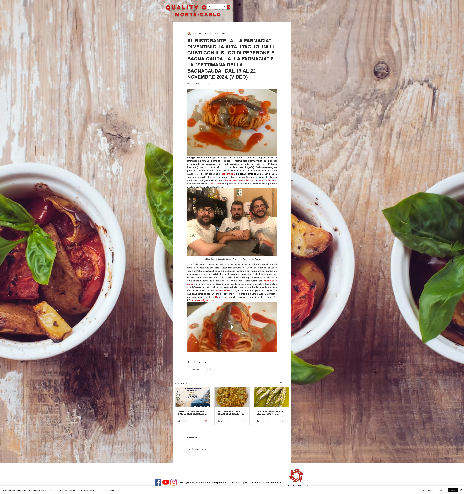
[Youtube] (165, 482)
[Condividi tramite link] (206, 362)
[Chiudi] (461, 490)
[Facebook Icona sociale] (158, 482)
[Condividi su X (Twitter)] (194, 362)
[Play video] (232, 327)
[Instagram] (173, 482)
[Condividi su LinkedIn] (200, 362)
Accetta (453, 490)
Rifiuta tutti (441, 490)
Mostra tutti (284, 383)
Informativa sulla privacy (105, 490)
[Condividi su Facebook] (188, 362)
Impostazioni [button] (428, 490)
